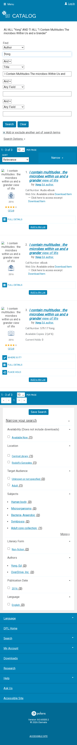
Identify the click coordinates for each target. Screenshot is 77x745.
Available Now (20, 437)
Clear (23, 124)
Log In (71, 3)
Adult (15, 485)
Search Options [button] (13, 139)
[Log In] (65, 3)
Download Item (63, 194)
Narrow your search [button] (21, 420)
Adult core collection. (24, 528)
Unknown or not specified (26, 479)
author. (44, 184)
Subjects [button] (12, 494)
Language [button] (13, 597)
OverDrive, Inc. (20, 572)
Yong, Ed (16, 565)
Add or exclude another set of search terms (32, 132)
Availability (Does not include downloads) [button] (33, 429)
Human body (19, 502)
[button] (57, 157)
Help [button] (6, 678)
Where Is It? (14, 357)
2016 (15, 588)
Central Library (20, 456)
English (16, 605)
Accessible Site (13, 698)
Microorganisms (21, 508)
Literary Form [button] (15, 541)
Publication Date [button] (17, 580)
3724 (11, 210)
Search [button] (8, 638)
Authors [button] (12, 557)
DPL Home (10, 628)
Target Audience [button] (17, 471)
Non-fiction (18, 549)
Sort (5, 155)
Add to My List (37, 227)
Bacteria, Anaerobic (23, 515)
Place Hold (14, 372)
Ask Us (8, 688)
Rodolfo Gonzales (22, 462)
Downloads (11, 658)
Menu (10, 4)
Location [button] (12, 445)
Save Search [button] (38, 412)
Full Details (15, 219)
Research (9, 668)
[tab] (57, 157)
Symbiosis (18, 521)
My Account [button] (11, 648)
